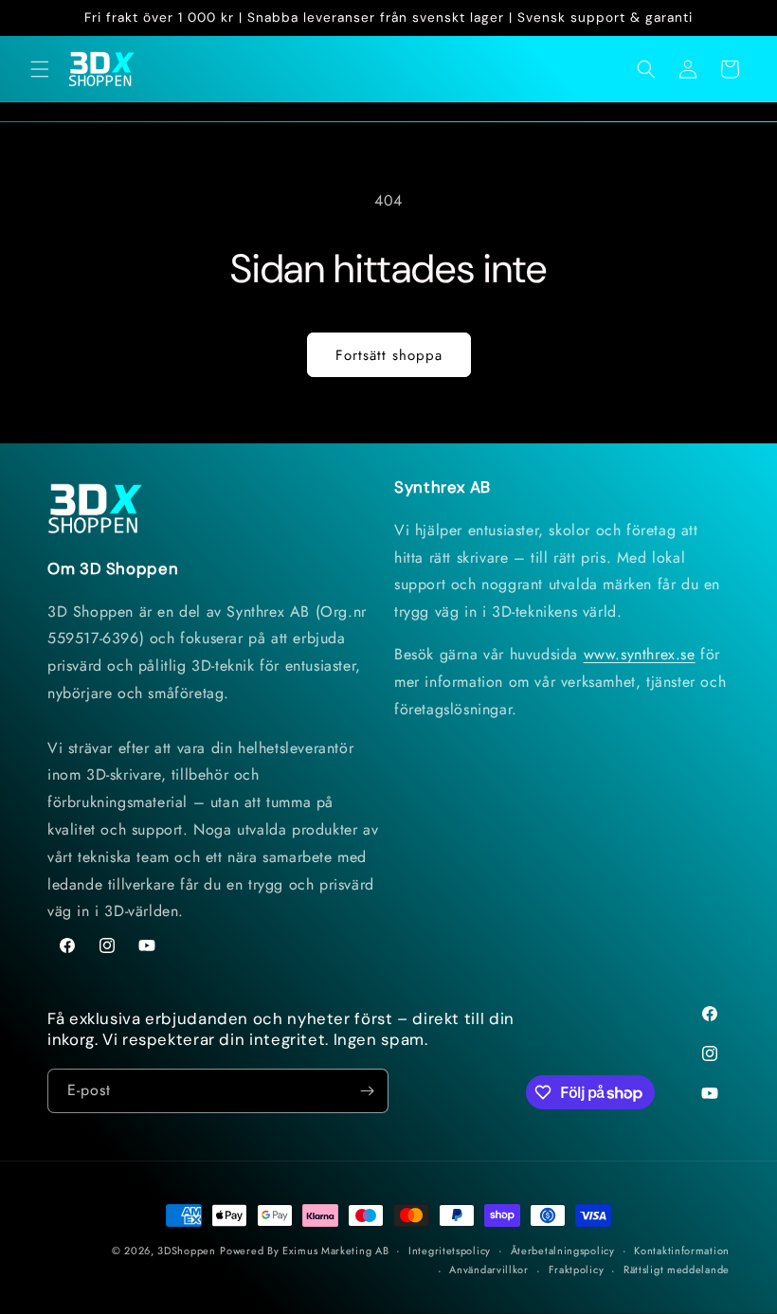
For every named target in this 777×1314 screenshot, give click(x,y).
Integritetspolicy (449, 1250)
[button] (40, 69)
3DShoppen (186, 1250)
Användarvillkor (489, 1269)
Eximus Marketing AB (335, 1250)
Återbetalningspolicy (563, 1250)
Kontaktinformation (682, 1250)
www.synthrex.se (640, 654)
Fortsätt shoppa (389, 355)
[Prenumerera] (367, 1091)
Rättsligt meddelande (676, 1269)
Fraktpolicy (577, 1269)
